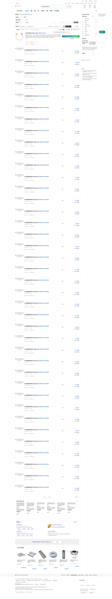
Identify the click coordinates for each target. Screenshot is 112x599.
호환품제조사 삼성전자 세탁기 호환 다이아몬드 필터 (42, 561)
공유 (96, 10)
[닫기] (68, 32)
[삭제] (67, 6)
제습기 (86, 22)
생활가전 (25, 17)
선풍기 (86, 29)
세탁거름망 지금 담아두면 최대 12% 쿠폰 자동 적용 (24, 527)
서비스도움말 (93, 585)
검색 (76, 22)
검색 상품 (30, 26)
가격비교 (23, 26)
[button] (84, 6)
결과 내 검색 (68, 26)
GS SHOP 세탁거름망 (51, 531)
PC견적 (73, 3)
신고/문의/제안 (87, 585)
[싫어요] (55, 542)
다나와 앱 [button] (17, 3)
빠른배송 (27, 22)
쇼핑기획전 (81, 3)
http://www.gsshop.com (53, 532)
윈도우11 (86, 31)
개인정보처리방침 (74, 575)
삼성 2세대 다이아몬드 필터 (56, 524)
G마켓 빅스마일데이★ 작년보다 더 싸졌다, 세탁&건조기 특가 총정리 (90, 79)
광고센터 (90, 575)
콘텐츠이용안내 (43, 584)
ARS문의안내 (92, 592)
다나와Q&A (56, 10)
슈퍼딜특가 (24, 529)
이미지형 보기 (74, 26)
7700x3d (86, 24)
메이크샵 (95, 1)
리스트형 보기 (72, 26)
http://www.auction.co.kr (23, 532)
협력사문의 (95, 575)
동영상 (51, 10)
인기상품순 (18, 29)
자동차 (66, 3)
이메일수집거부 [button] (83, 592)
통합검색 (27, 10)
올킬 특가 (23, 535)
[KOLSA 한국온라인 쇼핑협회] (17, 595)
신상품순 (31, 29)
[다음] (96, 16)
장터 (35, 10)
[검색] (70, 6)
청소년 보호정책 (81, 575)
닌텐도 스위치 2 (87, 26)
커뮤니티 (86, 3)
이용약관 (67, 575)
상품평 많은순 (36, 29)
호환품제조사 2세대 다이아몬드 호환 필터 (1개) (64, 561)
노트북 (86, 33)
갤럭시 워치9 (87, 18)
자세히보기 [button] (36, 584)
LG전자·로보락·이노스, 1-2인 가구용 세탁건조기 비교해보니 (92, 43)
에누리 (83, 1)
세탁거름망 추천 (19, 531)
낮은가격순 (22, 29)
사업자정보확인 (55, 580)
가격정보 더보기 (74, 38)
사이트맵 (86, 575)
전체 (18, 26)
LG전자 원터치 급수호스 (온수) (35, 33)
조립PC (69, 3)
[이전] (95, 16)
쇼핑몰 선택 (50, 26)
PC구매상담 (77, 3)
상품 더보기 (76, 497)
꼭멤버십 (32, 529)
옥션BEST (18, 535)
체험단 (92, 3)
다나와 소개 (63, 575)
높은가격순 (27, 29)
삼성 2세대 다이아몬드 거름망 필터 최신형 (58, 527)
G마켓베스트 (19, 529)
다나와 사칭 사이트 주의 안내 (22, 575)
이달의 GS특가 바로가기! (52, 535)
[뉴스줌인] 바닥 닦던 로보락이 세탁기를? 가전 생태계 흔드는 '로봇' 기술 (90, 71)
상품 (31, 10)
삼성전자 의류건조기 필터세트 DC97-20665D (32, 561)
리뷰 (47, 10)
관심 (36, 42)
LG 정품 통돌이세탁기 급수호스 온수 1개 (36, 50)
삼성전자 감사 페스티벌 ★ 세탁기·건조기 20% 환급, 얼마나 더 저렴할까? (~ (90, 77)
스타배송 (28, 529)
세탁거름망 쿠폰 (19, 524)
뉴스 (38, 10)
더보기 (95, 3)
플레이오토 (90, 1)
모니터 (86, 27)
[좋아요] (60, 542)
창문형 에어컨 (87, 35)
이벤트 (89, 3)
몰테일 (86, 1)
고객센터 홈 (82, 585)
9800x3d (86, 20)
